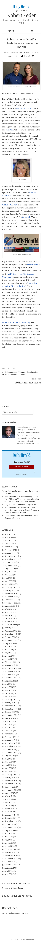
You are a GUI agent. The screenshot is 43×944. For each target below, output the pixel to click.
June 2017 (9, 724)
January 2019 (10, 665)
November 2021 (11, 559)
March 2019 (9, 659)
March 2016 (9, 771)
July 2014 (8, 834)
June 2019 (9, 650)
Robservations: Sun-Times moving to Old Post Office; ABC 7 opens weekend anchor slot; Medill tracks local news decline (22, 499)
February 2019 (10, 662)
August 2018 (10, 681)
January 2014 (10, 852)
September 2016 (11, 753)
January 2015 (10, 815)
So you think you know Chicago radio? (21, 505)
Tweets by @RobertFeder (12, 888)
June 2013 (9, 874)
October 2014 (10, 824)
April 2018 (9, 693)
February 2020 (11, 625)
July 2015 (8, 796)
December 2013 (11, 855)
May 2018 (8, 690)
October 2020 (10, 600)
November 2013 (11, 859)
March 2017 (9, 734)
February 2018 (10, 699)
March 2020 (9, 622)
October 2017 (10, 712)
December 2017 (11, 706)
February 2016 (10, 774)
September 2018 (11, 678)
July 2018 (8, 684)
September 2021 (11, 565)
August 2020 (10, 606)
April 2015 (9, 806)
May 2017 (8, 728)
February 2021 (10, 587)
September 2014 (11, 827)
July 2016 (8, 759)
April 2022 (9, 544)
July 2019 (8, 647)
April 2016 (9, 768)
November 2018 (11, 671)
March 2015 (9, 809)
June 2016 (9, 762)
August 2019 (10, 643)
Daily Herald (32, 264)
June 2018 (9, 687)
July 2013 (8, 871)
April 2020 (9, 618)
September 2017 (11, 715)
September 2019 (11, 640)
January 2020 (10, 628)
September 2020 (11, 603)
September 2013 (11, 865)
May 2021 (8, 578)
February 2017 (10, 737)
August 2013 (10, 868)
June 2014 (9, 837)
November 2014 (11, 821)
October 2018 (10, 675)
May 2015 (8, 802)
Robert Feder (21, 15)
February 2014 (10, 849)
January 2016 (10, 777)
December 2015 (11, 781)
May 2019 (8, 653)
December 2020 (11, 594)
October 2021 (10, 562)
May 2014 (8, 840)
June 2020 (9, 612)
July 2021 (8, 572)
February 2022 (11, 550)
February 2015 (10, 812)
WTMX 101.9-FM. (24, 108)
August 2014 (10, 830)
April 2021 (9, 581)
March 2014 (9, 846)
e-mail (25, 913)
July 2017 (8, 721)
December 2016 (11, 743)
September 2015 (11, 790)
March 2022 (9, 547)
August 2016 (10, 756)
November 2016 (11, 746)
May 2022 (8, 540)
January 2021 (10, 590)
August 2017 (10, 718)
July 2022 (8, 534)
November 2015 (11, 784)
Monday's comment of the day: (16, 322)
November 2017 (11, 709)
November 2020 (11, 597)
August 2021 (10, 569)
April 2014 (9, 843)
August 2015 (10, 793)
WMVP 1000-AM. (10, 205)
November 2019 (11, 634)
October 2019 (10, 637)
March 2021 (9, 584)
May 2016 (8, 765)
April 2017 (9, 731)
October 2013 (10, 862)
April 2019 (9, 656)
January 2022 (10, 553)
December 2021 (11, 556)
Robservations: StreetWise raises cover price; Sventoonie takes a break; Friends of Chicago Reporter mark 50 (22, 510)
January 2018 (10, 703)
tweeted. (9, 130)
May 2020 (8, 615)
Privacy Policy (28, 940)
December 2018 (11, 668)
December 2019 (11, 631)
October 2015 (10, 787)
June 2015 (9, 799)
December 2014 (11, 818)
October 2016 (10, 749)
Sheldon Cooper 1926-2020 (28, 382)
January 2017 (10, 740)
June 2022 (9, 537)
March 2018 (9, 696)
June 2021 (9, 575)
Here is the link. (18, 286)
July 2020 (8, 609)
